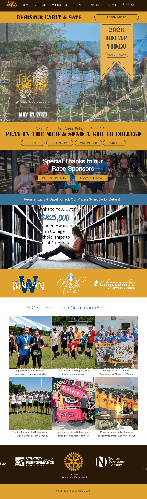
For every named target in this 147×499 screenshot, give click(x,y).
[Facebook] (123, 4)
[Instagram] (128, 4)
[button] (116, 55)
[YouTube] (132, 4)
